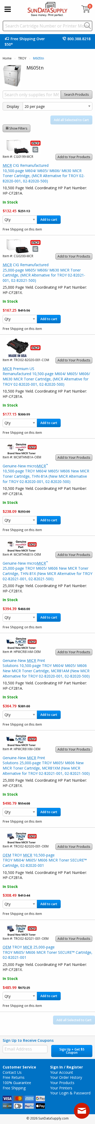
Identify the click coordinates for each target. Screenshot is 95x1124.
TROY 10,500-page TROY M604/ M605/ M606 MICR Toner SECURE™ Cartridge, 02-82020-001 (45, 860)
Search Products (76, 94)
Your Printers (61, 1087)
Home (7, 58)
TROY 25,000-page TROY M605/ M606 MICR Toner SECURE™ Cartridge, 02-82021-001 (47, 952)
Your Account (61, 1072)
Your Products (62, 1082)
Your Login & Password (70, 1092)
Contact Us (12, 1072)
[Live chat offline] (82, 1111)
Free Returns (14, 1077)
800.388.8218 (79, 38)
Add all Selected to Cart (71, 120)
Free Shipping (14, 1087)
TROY (22, 58)
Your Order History (66, 1077)
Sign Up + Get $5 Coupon (71, 1051)
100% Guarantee (17, 1082)
